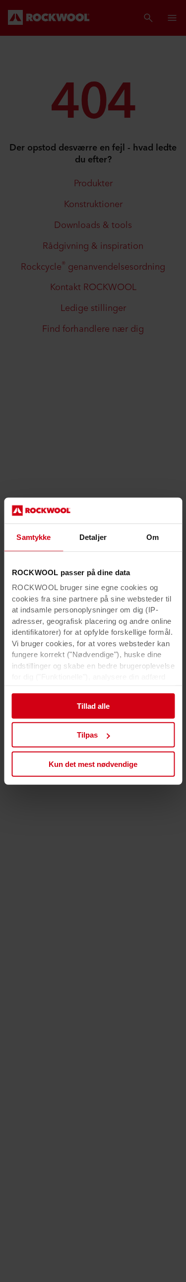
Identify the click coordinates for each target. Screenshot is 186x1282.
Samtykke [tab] (33, 537)
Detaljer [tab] (93, 537)
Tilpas (87, 735)
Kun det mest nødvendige (93, 764)
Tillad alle (93, 706)
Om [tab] (152, 537)
